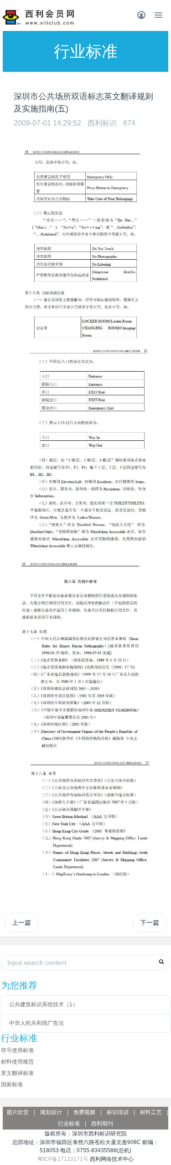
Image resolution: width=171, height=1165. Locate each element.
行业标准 (69, 1123)
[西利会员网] (38, 17)
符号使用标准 (17, 1050)
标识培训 (118, 1112)
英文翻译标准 (17, 1073)
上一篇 (21, 922)
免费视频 (84, 1112)
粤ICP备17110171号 (62, 1159)
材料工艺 (151, 1112)
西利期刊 (102, 1123)
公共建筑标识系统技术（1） (43, 1004)
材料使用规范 (17, 1062)
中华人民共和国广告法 (36, 1023)
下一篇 (149, 922)
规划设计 (51, 1112)
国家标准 (12, 1084)
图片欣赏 (18, 1112)
